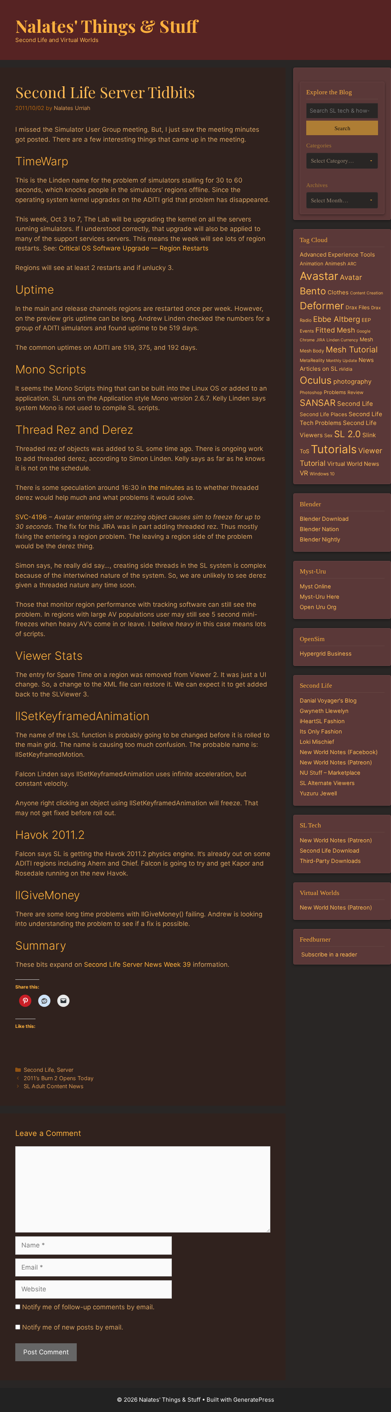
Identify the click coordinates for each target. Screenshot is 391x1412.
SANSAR (318, 402)
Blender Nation (319, 529)
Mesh (366, 339)
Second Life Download (329, 850)
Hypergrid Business (326, 653)
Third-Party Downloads (330, 861)
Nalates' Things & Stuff (106, 25)
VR (304, 473)
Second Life (39, 1069)
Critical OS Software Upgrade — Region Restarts (133, 248)
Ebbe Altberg (336, 319)
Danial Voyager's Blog (328, 700)
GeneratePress (253, 1399)
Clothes (338, 292)
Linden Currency (342, 340)
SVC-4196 (31, 517)
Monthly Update (341, 360)
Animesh (335, 263)
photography (352, 381)
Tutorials (334, 449)
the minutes (166, 487)
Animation (311, 263)
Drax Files (358, 307)
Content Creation (366, 293)
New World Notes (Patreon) (336, 762)
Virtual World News (353, 463)
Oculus (316, 380)
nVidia (345, 369)
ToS (304, 451)
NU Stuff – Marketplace (330, 772)
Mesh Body (312, 351)
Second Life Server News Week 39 (137, 964)
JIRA (320, 340)
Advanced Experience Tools (337, 254)
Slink (369, 435)
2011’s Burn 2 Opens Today (59, 1078)
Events (307, 331)
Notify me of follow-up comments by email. (88, 1307)
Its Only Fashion (321, 731)
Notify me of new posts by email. (72, 1327)
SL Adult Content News (54, 1086)
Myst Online (315, 586)
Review (355, 392)
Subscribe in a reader (329, 954)
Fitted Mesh (335, 330)
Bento (313, 291)
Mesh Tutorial (352, 349)
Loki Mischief (317, 741)
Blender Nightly (320, 539)
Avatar (351, 277)
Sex (328, 435)
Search (342, 128)
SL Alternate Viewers (327, 783)
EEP (366, 320)
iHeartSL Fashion (322, 721)
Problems (335, 392)
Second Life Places (323, 414)
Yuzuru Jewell (318, 793)
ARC (351, 264)
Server (65, 1069)
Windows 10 (322, 474)
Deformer (322, 306)
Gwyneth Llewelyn (324, 711)
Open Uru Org (318, 607)
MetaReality (312, 360)
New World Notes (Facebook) (339, 752)
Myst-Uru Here (319, 596)
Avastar (319, 276)
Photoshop (311, 392)
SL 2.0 (347, 433)
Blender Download (324, 518)
